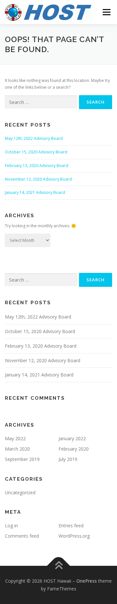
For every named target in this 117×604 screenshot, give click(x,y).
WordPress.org (74, 536)
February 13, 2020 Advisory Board (36, 165)
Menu (106, 12)
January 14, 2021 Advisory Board (35, 192)
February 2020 (73, 449)
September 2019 (22, 459)
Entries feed (71, 525)
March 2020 (17, 449)
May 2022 (15, 438)
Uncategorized (20, 492)
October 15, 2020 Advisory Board (36, 152)
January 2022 (72, 438)
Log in (11, 525)
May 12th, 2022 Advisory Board (34, 138)
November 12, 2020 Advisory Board (38, 179)
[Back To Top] (58, 565)
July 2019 (67, 459)
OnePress (86, 581)
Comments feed (22, 536)
